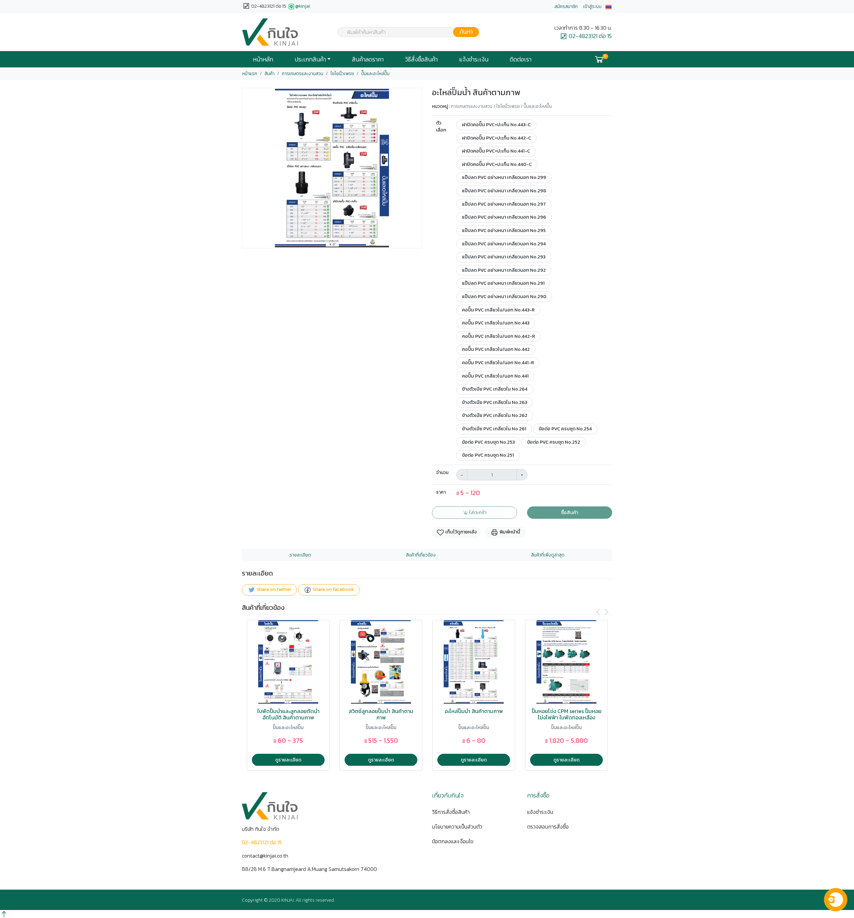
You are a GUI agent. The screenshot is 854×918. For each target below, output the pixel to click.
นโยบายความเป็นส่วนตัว (457, 827)
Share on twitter (273, 589)
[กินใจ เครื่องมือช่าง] (270, 32)
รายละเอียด (300, 554)
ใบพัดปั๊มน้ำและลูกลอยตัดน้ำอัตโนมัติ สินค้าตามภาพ (288, 714)
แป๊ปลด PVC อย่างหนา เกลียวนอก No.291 (503, 283)
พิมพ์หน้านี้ (509, 531)
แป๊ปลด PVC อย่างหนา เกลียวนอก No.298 (504, 190)
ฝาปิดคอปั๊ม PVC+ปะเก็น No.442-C (496, 138)
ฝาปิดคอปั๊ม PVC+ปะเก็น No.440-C (497, 164)
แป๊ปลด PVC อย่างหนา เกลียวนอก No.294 (504, 243)
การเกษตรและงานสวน (302, 73)
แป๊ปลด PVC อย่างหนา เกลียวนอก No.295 (504, 230)
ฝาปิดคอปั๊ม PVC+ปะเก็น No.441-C (496, 151)
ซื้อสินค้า (569, 512)
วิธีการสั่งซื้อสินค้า (451, 812)
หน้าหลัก (263, 59)
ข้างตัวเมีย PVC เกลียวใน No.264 (494, 389)
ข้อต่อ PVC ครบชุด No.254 (565, 428)
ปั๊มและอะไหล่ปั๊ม (375, 73)
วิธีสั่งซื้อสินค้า (421, 59)
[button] (608, 6)
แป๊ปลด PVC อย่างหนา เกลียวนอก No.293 (503, 256)
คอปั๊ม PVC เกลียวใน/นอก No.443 (495, 322)
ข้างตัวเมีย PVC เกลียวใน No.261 (494, 428)
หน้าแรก (249, 73)
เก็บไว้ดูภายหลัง (460, 531)
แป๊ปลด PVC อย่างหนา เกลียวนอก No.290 (504, 296)
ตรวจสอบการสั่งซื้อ (548, 827)
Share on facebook (333, 589)
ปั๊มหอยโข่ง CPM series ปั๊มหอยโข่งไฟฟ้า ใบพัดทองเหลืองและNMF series (566, 717)
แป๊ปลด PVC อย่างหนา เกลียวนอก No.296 (504, 217)
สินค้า (270, 73)
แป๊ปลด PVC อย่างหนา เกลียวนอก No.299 (504, 177)
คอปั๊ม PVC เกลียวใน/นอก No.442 (496, 349)
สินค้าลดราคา (368, 59)
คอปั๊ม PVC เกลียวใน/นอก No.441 (495, 376)
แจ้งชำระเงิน (473, 59)
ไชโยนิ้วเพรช (342, 73)
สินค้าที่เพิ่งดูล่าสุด (547, 554)
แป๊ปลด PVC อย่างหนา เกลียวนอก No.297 (504, 204)
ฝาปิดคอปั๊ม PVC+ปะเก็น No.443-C (496, 124)
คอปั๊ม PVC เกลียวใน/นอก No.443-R (498, 309)
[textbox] (404, 32)
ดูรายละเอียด (288, 759)
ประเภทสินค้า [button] (310, 59)
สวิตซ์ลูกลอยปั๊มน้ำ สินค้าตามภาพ (381, 714)
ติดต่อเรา (520, 59)
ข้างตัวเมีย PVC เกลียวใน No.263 (494, 402)
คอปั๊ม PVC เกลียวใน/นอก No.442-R (498, 336)
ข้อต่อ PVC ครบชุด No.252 (553, 442)
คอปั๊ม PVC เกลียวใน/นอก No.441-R (498, 362)
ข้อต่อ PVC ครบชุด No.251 (488, 455)
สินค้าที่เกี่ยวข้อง (421, 554)
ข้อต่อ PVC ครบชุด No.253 (488, 442)
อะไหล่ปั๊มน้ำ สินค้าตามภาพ (474, 711)
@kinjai (302, 6)
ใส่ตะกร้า (477, 512)
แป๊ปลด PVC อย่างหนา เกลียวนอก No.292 (504, 270)
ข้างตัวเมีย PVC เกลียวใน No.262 (494, 415)
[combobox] (404, 32)
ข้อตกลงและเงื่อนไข (452, 841)
